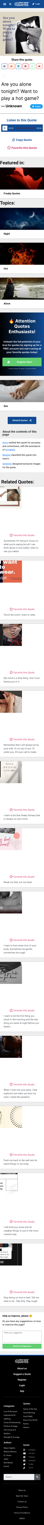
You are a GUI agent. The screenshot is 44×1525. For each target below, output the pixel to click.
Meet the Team (22, 1496)
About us (22, 1368)
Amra (5, 442)
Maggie (6, 455)
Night (7, 233)
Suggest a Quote (22, 1374)
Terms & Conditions (22, 1513)
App (22, 1391)
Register (22, 1379)
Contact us (22, 1502)
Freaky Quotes (12, 193)
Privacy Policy (22, 1507)
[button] (4, 4)
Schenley (7, 463)
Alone (7, 303)
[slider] (25, 128)
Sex (6, 406)
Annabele (10, 449)
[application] (22, 128)
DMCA (22, 1518)
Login (22, 1385)
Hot (6, 268)
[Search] (37, 1477)
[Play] (4, 128)
